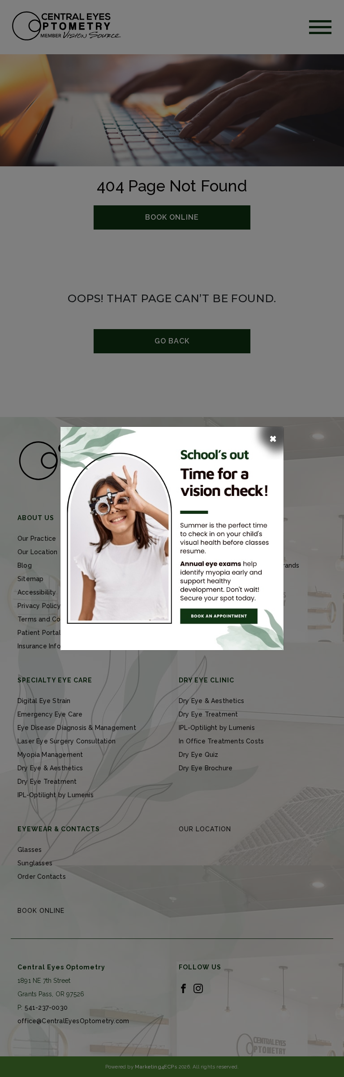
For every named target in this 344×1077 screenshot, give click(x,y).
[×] (172, 538)
